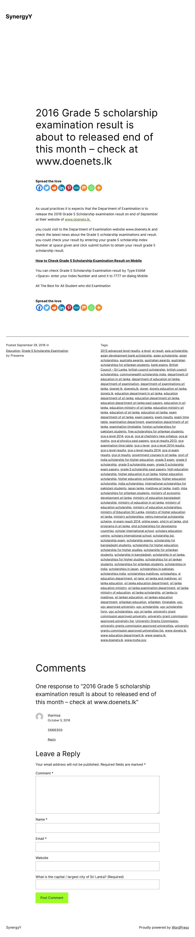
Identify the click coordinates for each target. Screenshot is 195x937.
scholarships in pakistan (157, 569)
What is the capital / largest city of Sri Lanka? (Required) (80, 877)
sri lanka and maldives (161, 578)
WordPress (180, 927)
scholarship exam (113, 540)
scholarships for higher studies (122, 559)
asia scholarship (176, 351)
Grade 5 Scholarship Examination (45, 351)
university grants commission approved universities (137, 626)
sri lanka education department (146, 583)
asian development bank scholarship (126, 355)
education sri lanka (154, 412)
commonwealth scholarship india (143, 374)
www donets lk (175, 630)
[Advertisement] (97, 66)
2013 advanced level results (120, 351)
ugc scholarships (121, 611)
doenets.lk (131, 388)
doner (144, 388)
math (175, 488)
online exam (150, 521)
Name (41, 819)
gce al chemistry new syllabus (156, 436)
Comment (44, 773)
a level (146, 351)
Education (13, 351)
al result (157, 351)
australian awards (157, 360)
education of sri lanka (124, 412)
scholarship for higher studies (121, 550)
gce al (129, 436)
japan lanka (136, 488)
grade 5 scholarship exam (136, 464)
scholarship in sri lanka (169, 554)
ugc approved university (118, 607)
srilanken (154, 602)
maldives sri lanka (158, 488)
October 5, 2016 (59, 720)
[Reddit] (54, 187)
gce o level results (113, 450)
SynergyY (19, 16)
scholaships (168, 573)
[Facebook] (39, 187)
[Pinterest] (69, 187)
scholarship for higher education (155, 545)
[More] (98, 187)
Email (41, 839)
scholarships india (113, 573)
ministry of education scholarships (157, 507)
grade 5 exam (164, 460)
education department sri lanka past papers (131, 403)
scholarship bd (163, 535)
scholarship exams (140, 540)
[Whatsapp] (91, 187)
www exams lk (155, 635)
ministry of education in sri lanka (141, 502)
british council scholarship (147, 369)
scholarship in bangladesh (132, 554)
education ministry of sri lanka (130, 407)
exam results (164, 417)
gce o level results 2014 (144, 450)
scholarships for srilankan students (138, 564)
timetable (169, 602)
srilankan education (132, 602)
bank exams (159, 365)
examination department (126, 422)
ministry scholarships (129, 516)
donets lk (107, 393)
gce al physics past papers (130, 441)
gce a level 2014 (112, 436)
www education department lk (122, 635)
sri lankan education (129, 597)
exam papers (144, 417)
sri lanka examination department (151, 588)
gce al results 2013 (163, 441)
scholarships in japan (123, 569)
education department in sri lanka (138, 393)
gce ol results (121, 455)
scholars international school (131, 535)
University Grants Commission (156, 621)
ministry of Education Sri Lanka (122, 512)
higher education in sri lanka (138, 474)
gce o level (141, 445)
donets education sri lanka (167, 388)
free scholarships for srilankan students (155, 431)
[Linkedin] (61, 187)
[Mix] (84, 187)
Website (42, 858)
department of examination (120, 384)
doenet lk (115, 388)
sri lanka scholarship (146, 592)
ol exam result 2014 (126, 521)
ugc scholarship (147, 607)
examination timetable (125, 426)
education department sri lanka (157, 398)
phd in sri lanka (170, 521)
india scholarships (131, 483)
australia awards (131, 360)
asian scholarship (165, 355)
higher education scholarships (139, 479)
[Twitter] (46, 187)
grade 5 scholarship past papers (143, 469)
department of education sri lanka (156, 379)
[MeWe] (76, 187)
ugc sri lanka (143, 611)
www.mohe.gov (135, 640)
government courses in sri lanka (154, 455)
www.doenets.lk (77, 219)
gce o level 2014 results (167, 445)
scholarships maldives (143, 573)
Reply (52, 739)
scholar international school (134, 531)
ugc (179, 602)
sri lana (139, 578)
